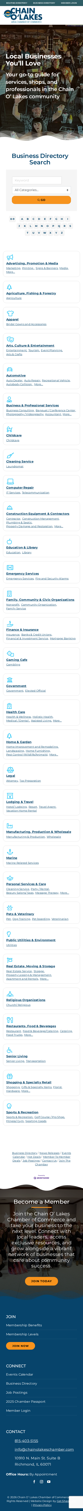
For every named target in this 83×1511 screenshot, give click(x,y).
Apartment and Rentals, (22, 978)
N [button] (42, 225)
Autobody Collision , (19, 384)
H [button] (62, 218)
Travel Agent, (47, 806)
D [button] (39, 218)
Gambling (13, 664)
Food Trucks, (14, 1034)
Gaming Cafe (16, 660)
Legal (10, 776)
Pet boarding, (41, 918)
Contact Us (49, 1160)
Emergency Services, (20, 578)
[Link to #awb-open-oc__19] (76, 15)
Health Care (15, 712)
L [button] (30, 225)
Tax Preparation (30, 780)
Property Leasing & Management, (29, 975)
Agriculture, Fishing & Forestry (31, 293)
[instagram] (41, 1481)
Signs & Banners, (47, 268)
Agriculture (14, 298)
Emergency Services (22, 573)
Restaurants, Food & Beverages (31, 1026)
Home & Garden (18, 742)
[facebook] (34, 1481)
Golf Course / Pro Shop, (49, 1117)
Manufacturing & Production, (26, 836)
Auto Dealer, (14, 380)
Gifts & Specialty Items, (36, 1087)
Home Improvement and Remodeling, (32, 746)
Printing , (28, 268)
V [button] (39, 232)
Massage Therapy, (47, 892)
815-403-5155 (26, 1441)
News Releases (49, 1153)
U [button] (33, 232)
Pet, (8, 918)
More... (10, 271)
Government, (15, 690)
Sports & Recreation (22, 1112)
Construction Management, (41, 518)
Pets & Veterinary (20, 914)
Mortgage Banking (63, 638)
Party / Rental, (40, 889)
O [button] (48, 225)
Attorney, (12, 780)
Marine (11, 858)
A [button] (22, 218)
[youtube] (48, 1481)
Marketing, (13, 268)
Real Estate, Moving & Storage (30, 966)
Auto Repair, (32, 380)
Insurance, (13, 634)
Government (16, 686)
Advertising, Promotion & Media (32, 263)
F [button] (50, 218)
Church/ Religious (18, 1004)
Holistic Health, (43, 716)
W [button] (44, 232)
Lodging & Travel (19, 802)
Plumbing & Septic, (19, 522)
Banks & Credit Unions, (36, 634)
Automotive (16, 375)
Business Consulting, (20, 410)
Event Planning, (52, 350)
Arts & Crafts (14, 354)
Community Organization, (39, 604)
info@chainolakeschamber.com (44, 1449)
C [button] (33, 218)
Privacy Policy (42, 1505)
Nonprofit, (13, 604)
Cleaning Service (19, 461)
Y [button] (56, 232)
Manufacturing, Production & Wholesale (38, 832)
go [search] (43, 200)
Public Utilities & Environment (31, 940)
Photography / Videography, (25, 414)
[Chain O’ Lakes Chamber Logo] (22, 9)
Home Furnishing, (38, 750)
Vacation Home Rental (21, 810)
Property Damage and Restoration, (29, 526)
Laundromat (14, 466)
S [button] (70, 225)
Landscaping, (15, 750)
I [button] (67, 218)
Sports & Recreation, (19, 1117)
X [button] (50, 232)
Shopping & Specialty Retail (28, 1082)
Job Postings (31, 1160)
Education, (13, 552)
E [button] (45, 218)
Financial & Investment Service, (27, 638)
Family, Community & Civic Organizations (40, 600)
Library (27, 552)
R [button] (64, 225)
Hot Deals (34, 1156)
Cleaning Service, (18, 889)
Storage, (39, 971)
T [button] (27, 232)
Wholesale (54, 836)
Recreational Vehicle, (56, 380)
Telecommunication (35, 492)
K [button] (25, 225)
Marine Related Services (22, 862)
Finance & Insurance (22, 630)
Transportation (36, 1061)
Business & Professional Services (32, 405)
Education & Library (22, 547)
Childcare (14, 435)
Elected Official (35, 690)
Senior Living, (15, 1061)
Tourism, (34, 350)
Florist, (57, 1087)
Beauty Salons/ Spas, (20, 892)
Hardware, (13, 1090)
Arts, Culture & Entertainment (30, 345)
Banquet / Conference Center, (56, 410)
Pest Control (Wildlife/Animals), (27, 754)
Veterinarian (60, 918)
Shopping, (13, 1087)
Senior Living (17, 1056)
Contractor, (13, 518)
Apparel (12, 319)
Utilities (11, 945)
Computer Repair (20, 487)
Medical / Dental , (18, 720)
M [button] (36, 225)
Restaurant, (14, 1031)
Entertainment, (16, 350)
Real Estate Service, (19, 971)
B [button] (28, 218)
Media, (63, 268)
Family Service (16, 608)
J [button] (19, 225)
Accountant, (53, 414)
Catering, (66, 1031)
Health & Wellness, (18, 716)
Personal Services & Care (26, 884)
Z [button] (62, 232)
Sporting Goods (35, 1121)
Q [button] (59, 225)
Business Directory (24, 1153)
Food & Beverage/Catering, (41, 1031)
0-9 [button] (12, 218)
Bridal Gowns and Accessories (26, 324)
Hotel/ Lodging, (17, 806)
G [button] (56, 218)
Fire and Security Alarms (52, 578)
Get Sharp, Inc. (67, 1501)
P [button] (53, 225)
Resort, (33, 806)
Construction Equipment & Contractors (38, 514)
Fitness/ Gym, (15, 1121)
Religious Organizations (26, 1000)
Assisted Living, (41, 720)
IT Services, (13, 492)
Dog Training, (21, 918)
